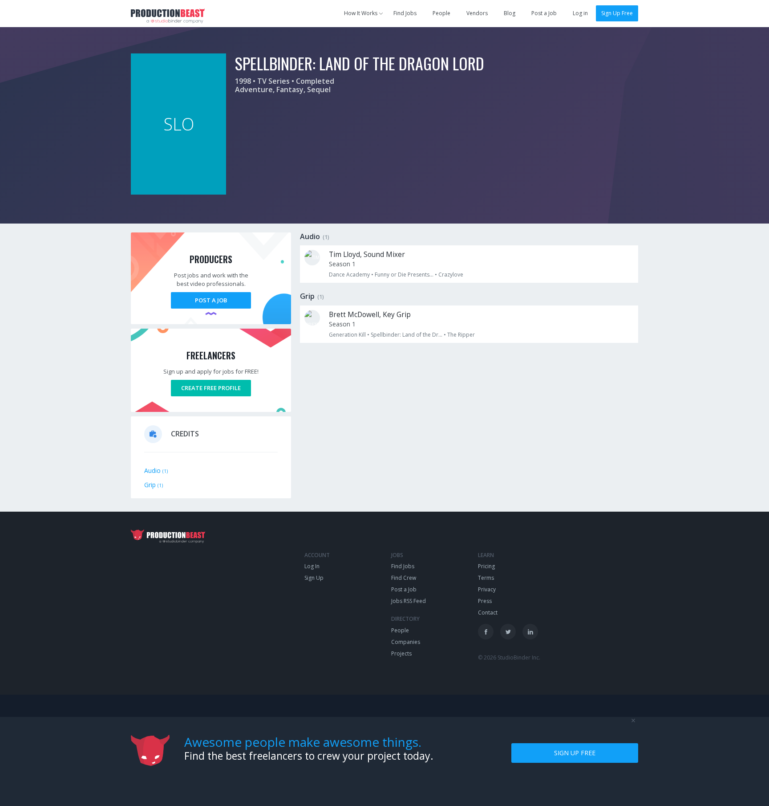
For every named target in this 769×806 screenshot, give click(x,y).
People (441, 13)
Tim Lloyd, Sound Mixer (367, 254)
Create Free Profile (211, 388)
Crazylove (450, 274)
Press (485, 601)
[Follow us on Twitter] (508, 631)
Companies (405, 642)
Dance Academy (349, 274)
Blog (509, 13)
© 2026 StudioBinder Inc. (509, 657)
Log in (580, 13)
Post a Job (544, 13)
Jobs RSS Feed (408, 601)
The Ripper (461, 334)
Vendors (477, 13)
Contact (488, 612)
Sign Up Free (617, 13)
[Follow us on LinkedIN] (530, 631)
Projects (401, 653)
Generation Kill (347, 334)
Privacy (487, 589)
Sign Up (314, 578)
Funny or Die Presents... (404, 274)
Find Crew (403, 578)
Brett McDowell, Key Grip (370, 314)
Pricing (486, 566)
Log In (312, 566)
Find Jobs (405, 13)
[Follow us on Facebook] (486, 631)
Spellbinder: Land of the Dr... (406, 334)
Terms (486, 578)
